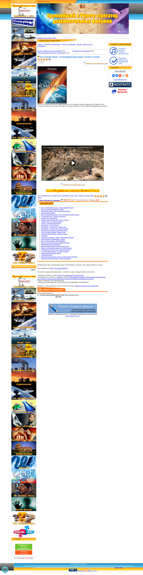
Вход (54, 38)
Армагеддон (56, 195)
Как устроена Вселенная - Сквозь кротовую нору (57, 207)
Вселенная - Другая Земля (49, 225)
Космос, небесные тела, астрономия (49, 51)
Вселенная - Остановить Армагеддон (53, 227)
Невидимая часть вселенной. (50, 244)
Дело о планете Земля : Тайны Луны (53, 232)
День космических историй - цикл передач (51, 53)
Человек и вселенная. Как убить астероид (55, 220)
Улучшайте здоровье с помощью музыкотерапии (123, 50)
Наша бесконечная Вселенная (51, 253)
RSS (89, 1)
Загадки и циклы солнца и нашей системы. (55, 243)
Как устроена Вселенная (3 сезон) (52, 209)
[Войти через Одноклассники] (126, 75)
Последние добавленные (52, 44)
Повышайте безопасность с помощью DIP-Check (123, 60)
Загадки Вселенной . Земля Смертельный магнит (57, 237)
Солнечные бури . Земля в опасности (53, 216)
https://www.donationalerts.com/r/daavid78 (70, 275)
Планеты (44, 236)
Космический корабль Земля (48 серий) (54, 230)
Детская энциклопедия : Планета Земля (54, 234)
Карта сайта (119, 567)
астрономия (64, 195)
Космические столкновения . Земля (53, 239)
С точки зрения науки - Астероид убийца (55, 251)
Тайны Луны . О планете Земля (51, 222)
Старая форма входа (120, 79)
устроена (81, 195)
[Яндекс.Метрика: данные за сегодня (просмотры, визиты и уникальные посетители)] (92, 569)
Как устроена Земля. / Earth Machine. (53, 241)
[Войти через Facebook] (116, 75)
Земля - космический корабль (51, 223)
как (76, 195)
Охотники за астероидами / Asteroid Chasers (55, 250)
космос (71, 195)
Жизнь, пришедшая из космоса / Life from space (56, 248)
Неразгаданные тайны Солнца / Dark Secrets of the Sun (59, 257)
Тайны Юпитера (46, 255)
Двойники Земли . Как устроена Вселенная (55, 211)
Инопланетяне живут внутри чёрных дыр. (55, 246)
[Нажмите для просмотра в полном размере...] (52, 103)
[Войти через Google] (123, 75)
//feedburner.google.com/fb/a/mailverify (86, 286)
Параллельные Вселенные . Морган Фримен (56, 258)
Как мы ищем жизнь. (48, 213)
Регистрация (48, 38)
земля (39, 197)
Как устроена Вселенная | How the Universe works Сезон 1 (60, 215)
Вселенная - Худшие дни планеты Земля (54, 229)
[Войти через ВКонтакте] (113, 75)
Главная (40, 38)
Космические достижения (81, 51)
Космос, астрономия (69, 44)
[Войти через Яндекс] (120, 75)
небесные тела (46, 195)
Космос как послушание (49, 218)
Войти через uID (120, 71)
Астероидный (89, 195)
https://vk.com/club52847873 (59, 268)
